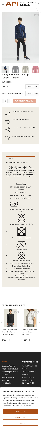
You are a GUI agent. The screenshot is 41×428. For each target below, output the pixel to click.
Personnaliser (20, 417)
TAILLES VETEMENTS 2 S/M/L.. (12, 93)
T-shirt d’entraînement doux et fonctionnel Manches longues (9, 332)
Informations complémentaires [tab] (17, 162)
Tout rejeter (20, 423)
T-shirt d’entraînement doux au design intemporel (29, 332)
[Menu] (3, 3)
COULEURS (6, 86)
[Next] (36, 38)
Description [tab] (10, 158)
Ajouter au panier (24, 101)
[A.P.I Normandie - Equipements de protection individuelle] (21, 4)
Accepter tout (20, 411)
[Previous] (5, 38)
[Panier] (38, 3)
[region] (20, 407)
